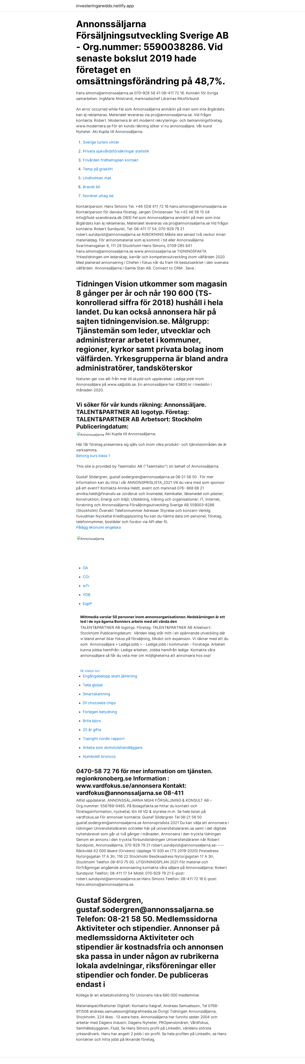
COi (86, 577)
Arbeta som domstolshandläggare (112, 747)
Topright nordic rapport (104, 738)
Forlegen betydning (100, 712)
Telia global (92, 685)
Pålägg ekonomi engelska (98, 527)
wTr (86, 586)
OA (85, 568)
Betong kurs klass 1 (93, 455)
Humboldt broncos (99, 756)
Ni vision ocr (90, 671)
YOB (86, 594)
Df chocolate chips (99, 703)
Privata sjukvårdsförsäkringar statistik (116, 151)
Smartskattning (96, 694)
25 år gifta (92, 729)
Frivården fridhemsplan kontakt (110, 160)
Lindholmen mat (97, 178)
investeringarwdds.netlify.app (105, 6)
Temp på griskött (98, 169)
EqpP (87, 603)
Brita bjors (92, 721)
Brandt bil (91, 187)
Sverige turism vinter (101, 142)
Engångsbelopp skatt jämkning (110, 676)
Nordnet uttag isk (98, 196)
